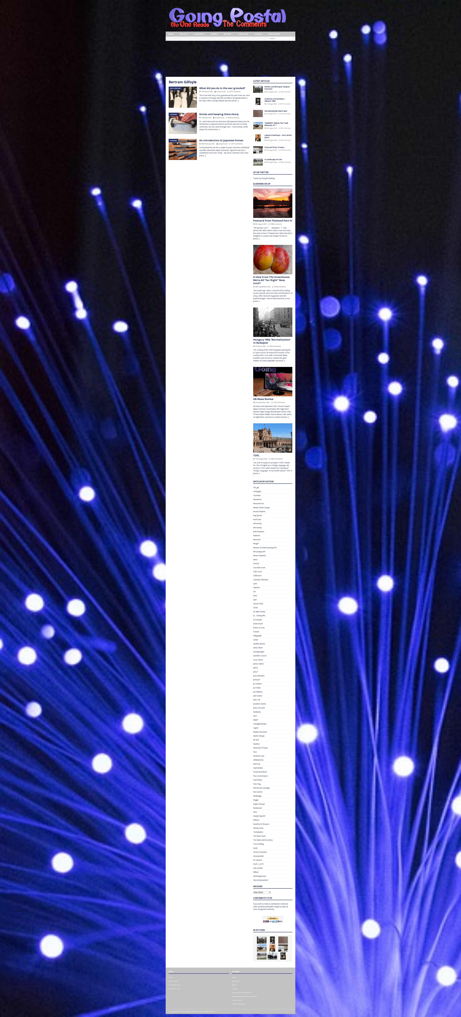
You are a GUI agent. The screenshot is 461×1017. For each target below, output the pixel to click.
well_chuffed (258, 868)
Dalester (256, 587)
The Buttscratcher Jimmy (263, 840)
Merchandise (274, 34)
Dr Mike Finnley (259, 611)
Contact (235, 989)
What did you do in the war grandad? (222, 88)
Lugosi (255, 728)
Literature (243, 34)
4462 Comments (277, 459)
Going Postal (220, 91)
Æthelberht (257, 499)
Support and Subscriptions (242, 992)
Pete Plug (257, 784)
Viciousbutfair (258, 856)
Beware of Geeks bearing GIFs (265, 547)
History (227, 34)
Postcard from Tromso (274, 147)
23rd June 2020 (260, 346)
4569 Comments (275, 346)
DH (254, 591)
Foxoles (256, 632)
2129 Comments (279, 402)
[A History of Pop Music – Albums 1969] (258, 101)
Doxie (255, 607)
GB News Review (263, 399)
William (256, 872)
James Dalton (258, 664)
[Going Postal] (227, 30)
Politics (183, 34)
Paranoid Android (260, 772)
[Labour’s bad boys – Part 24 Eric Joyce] (258, 137)
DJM (255, 599)
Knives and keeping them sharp (219, 114)
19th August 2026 (271, 150)
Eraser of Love (259, 627)
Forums (258, 34)
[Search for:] (280, 38)
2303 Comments (285, 128)
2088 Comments (276, 224)
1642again (257, 491)
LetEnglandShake (260, 724)
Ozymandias (258, 768)
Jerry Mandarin (258, 676)
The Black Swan (259, 836)
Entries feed (173, 981)
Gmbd (255, 640)
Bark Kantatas (258, 531)
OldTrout (256, 764)
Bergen (256, 543)
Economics (199, 34)
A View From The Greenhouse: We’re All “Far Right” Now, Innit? (271, 280)
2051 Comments (285, 104)
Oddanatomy (258, 760)
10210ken (257, 495)
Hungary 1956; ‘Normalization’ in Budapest (272, 341)
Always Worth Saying (261, 507)
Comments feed (174, 985)
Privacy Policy (237, 1000)
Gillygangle (257, 635)
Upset (255, 848)
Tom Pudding (258, 844)
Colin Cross (257, 571)
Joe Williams (258, 692)
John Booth (257, 696)
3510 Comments (235, 91)
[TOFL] (272, 438)
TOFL (256, 455)
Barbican (256, 535)
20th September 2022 (262, 287)
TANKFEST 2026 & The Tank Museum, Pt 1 (276, 124)
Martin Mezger (259, 736)
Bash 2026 (236, 981)
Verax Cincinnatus (260, 852)
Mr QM (256, 740)
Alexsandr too (258, 503)
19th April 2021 (206, 118)
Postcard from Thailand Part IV (272, 220)
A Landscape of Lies (273, 159)
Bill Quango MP (259, 551)
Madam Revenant (260, 732)
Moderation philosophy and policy (244, 996)
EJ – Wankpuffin (259, 615)
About (234, 985)
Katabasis (257, 712)
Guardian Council (259, 656)
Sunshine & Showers (261, 824)
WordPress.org (174, 989)
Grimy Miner (258, 647)
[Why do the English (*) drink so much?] (283, 956)
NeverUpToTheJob (260, 748)
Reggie (255, 800)
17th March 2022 (207, 91)
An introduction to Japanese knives (221, 140)
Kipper (255, 720)
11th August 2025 (261, 459)
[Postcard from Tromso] (258, 149)
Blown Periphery (259, 555)
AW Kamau (257, 527)
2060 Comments (285, 162)
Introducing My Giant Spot (276, 111)
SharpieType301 (259, 816)
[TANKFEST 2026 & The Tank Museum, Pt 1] (258, 125)
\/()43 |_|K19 (258, 864)
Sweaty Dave (258, 828)
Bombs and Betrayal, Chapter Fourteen (277, 88)
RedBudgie (257, 796)
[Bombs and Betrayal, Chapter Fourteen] (258, 89)
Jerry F (255, 672)
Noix (255, 752)
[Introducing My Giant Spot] (258, 113)
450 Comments (285, 92)
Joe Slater (257, 688)
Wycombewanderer (260, 880)
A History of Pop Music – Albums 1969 (275, 100)
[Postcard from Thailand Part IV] (272, 203)
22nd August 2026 (271, 92)
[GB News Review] (272, 381)
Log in (171, 977)
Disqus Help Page (238, 1004)
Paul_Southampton (260, 776)
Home (170, 34)
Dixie (255, 595)
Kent (255, 716)
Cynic (255, 583)
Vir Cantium (257, 860)
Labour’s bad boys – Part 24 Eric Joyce (278, 136)
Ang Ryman (257, 515)
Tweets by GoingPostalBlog (264, 178)
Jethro (255, 668)
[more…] (235, 100)
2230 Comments (285, 114)
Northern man (258, 756)
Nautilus (256, 744)
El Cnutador (257, 620)
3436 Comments (280, 287)
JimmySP (256, 680)
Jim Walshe (257, 684)
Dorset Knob (258, 603)
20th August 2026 (271, 128)
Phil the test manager (261, 788)
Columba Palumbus (260, 579)
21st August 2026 (271, 104)
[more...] (256, 238)
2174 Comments (285, 150)
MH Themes (211, 1012)
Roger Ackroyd (259, 804)
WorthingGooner (259, 876)
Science (214, 34)
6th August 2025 (261, 224)
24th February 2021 (208, 144)
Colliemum (257, 575)
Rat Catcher (257, 792)
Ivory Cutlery (258, 660)
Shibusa (256, 820)
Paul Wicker (257, 780)
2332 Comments (285, 140)
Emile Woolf (258, 623)
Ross (255, 812)
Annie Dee (257, 519)
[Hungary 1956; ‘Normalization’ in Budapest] (272, 322)
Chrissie (256, 563)
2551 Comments (237, 144)
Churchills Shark (259, 567)
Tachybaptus (258, 832)
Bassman (257, 539)
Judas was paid (259, 708)
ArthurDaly (257, 523)
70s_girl (256, 487)
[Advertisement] (230, 59)
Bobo (255, 559)
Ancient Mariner (259, 511)
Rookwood (257, 808)
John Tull (256, 700)
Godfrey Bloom (259, 644)
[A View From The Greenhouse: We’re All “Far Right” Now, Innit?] (272, 259)
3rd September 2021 (262, 402)
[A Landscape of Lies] (258, 162)
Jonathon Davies (259, 704)
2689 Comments (233, 118)
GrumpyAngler (258, 652)
